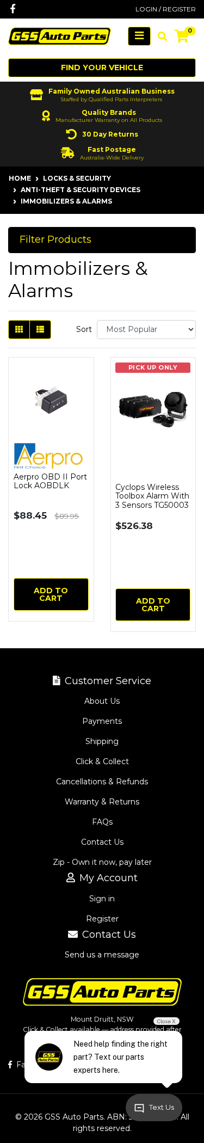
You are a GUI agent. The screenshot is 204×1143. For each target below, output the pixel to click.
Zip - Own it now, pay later (102, 862)
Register (102, 919)
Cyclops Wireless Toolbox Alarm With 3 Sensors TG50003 (152, 496)
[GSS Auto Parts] (59, 35)
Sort (84, 329)
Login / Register (165, 9)
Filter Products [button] (55, 239)
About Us (102, 701)
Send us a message (102, 955)
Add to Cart (51, 594)
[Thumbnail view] (19, 329)
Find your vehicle (102, 67)
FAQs (102, 822)
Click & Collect (102, 761)
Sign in (102, 899)
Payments (102, 721)
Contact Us (102, 842)
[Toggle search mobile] (159, 36)
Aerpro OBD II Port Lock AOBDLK (50, 481)
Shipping (102, 741)
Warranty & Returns (102, 802)
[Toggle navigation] (139, 36)
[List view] (40, 329)
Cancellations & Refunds (102, 781)
